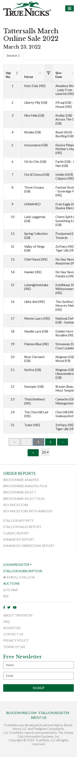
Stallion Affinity (18, 520)
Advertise (12, 628)
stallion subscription (22, 571)
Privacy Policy (16, 640)
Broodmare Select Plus (23, 499)
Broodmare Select (19, 492)
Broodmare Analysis (21, 480)
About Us (38, 717)
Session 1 (13, 55)
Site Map (10, 590)
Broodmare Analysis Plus (25, 486)
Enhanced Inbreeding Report (29, 546)
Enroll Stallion (20, 577)
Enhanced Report (18, 539)
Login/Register (16, 564)
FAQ (6, 621)
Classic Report (16, 533)
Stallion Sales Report (22, 527)
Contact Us (13, 634)
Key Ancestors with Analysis (28, 511)
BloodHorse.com (21, 713)
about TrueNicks (18, 615)
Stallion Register (53, 713)
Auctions (11, 583)
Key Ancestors (15, 505)
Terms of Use (14, 647)
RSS (6, 596)
